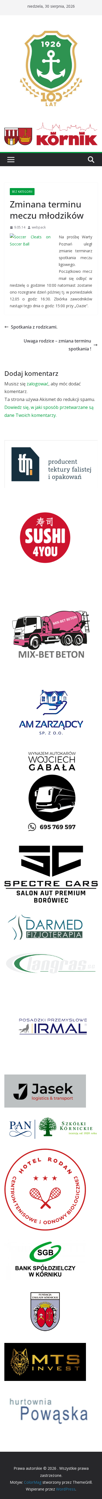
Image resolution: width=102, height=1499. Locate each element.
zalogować (37, 384)
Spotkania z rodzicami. (34, 327)
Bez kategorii (22, 192)
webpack (39, 227)
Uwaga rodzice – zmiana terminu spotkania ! (57, 345)
